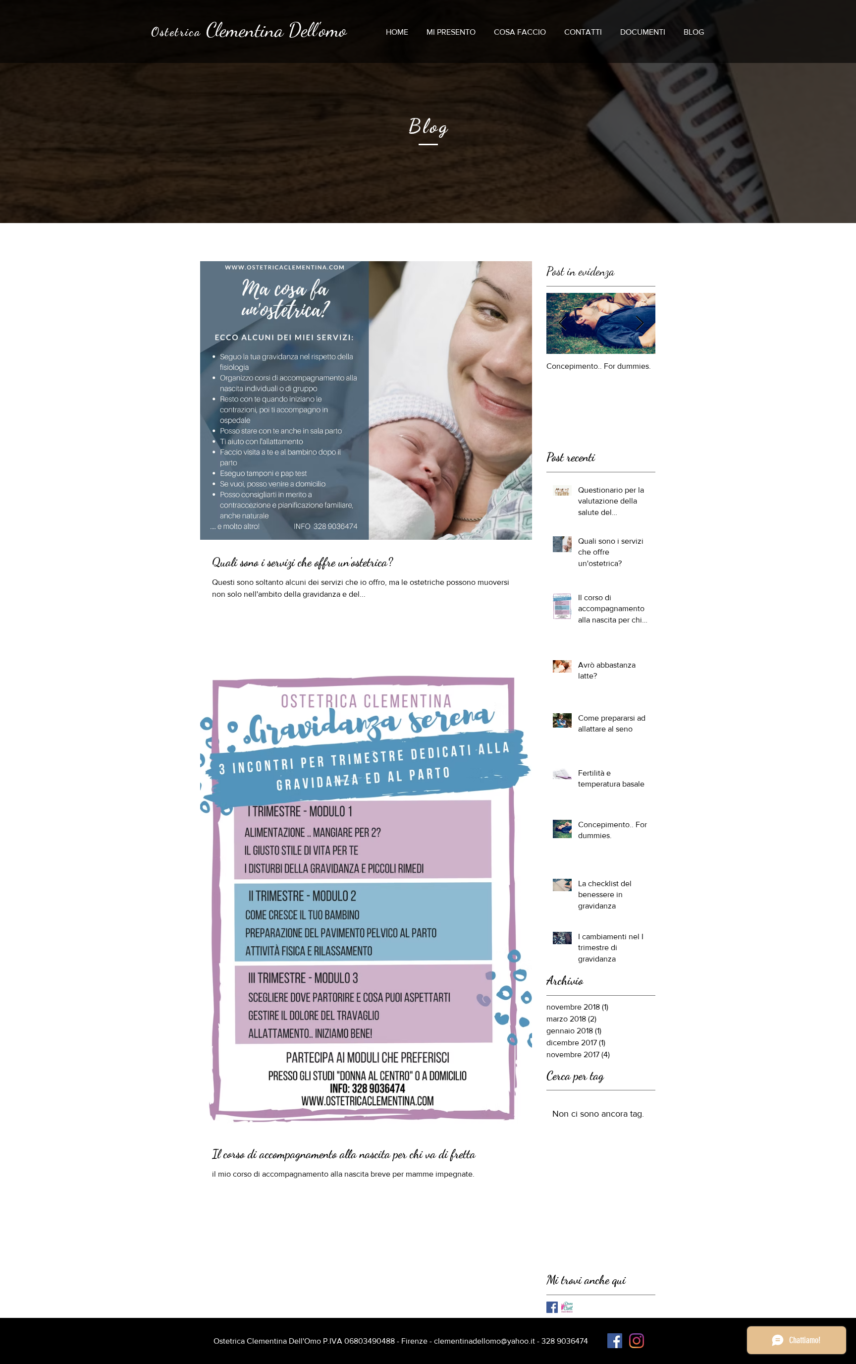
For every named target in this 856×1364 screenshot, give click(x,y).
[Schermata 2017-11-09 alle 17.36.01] (567, 1307)
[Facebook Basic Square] (552, 1307)
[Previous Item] (562, 323)
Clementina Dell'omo (276, 30)
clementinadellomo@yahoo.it (484, 1341)
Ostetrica (176, 32)
